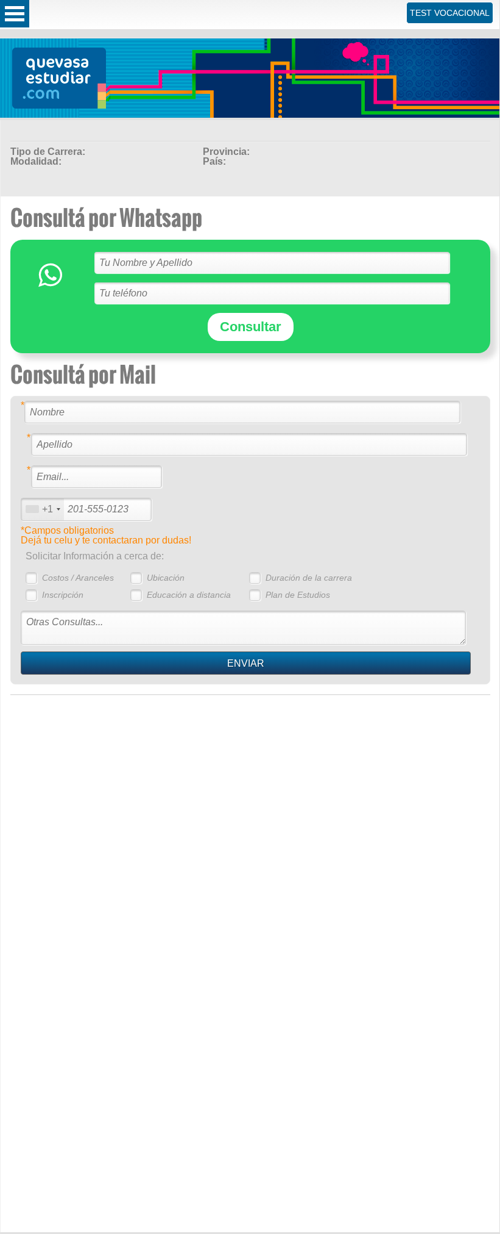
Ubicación (166, 578)
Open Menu (14, 13)
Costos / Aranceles (78, 578)
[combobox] (42, 509)
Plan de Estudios (298, 595)
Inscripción (62, 595)
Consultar (250, 326)
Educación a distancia (189, 595)
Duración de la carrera (309, 578)
